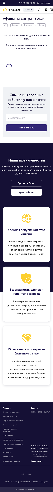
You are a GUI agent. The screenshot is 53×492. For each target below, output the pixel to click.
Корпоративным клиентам (10, 430)
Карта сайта (8, 457)
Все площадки (37, 461)
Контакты (7, 452)
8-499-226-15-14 (39, 448)
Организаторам (10, 425)
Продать (28, 9)
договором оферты (18, 305)
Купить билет (26, 192)
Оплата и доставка (11, 412)
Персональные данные (13, 444)
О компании (8, 448)
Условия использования (13, 440)
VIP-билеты (8, 436)
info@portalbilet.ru (39, 451)
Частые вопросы (10, 416)
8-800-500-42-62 (27, 3)
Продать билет (26, 183)
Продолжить (26, 127)
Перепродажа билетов (13, 421)
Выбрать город (43, 3)
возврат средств (26, 313)
